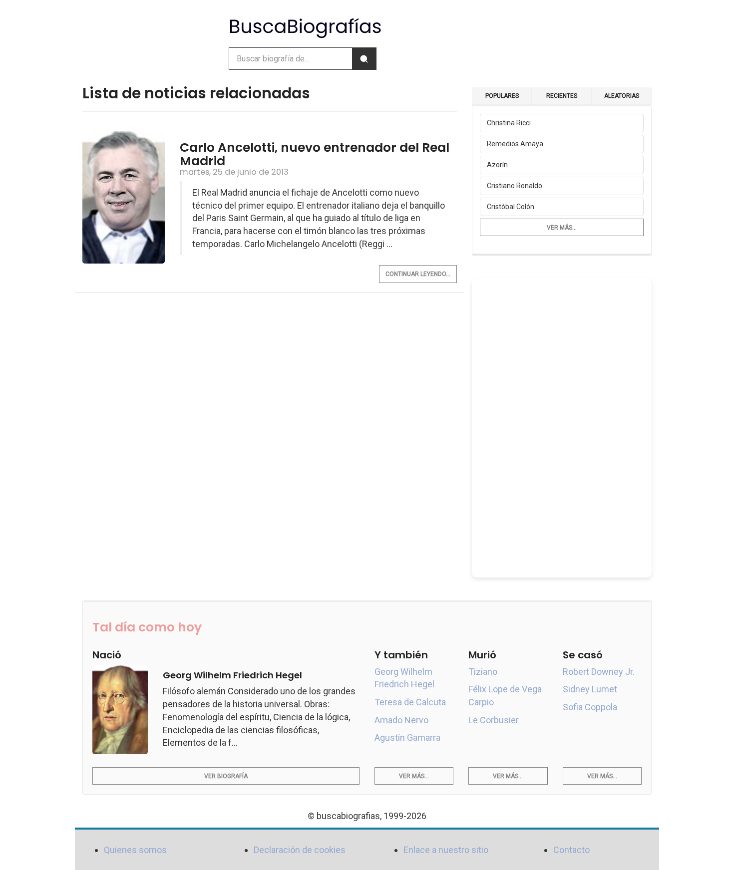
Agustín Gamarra (407, 737)
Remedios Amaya (515, 144)
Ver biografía (226, 776)
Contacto (571, 850)
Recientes (561, 95)
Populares (502, 95)
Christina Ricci (509, 123)
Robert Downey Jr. (599, 671)
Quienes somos (135, 850)
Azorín (497, 165)
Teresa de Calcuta (410, 702)
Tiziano (482, 671)
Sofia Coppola (590, 707)
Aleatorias (621, 95)
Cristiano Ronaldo (514, 186)
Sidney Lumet (590, 689)
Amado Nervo (401, 720)
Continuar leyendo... (417, 274)
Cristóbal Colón (510, 207)
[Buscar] (364, 58)
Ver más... (562, 227)
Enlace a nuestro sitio (445, 850)
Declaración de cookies (300, 850)
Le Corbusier (493, 720)
